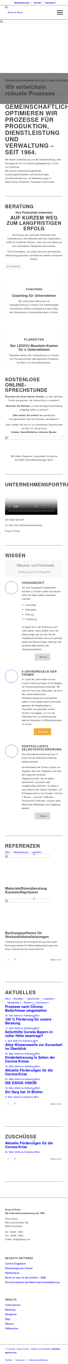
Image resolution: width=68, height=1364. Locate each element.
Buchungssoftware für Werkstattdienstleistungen (27, 934)
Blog (7, 1319)
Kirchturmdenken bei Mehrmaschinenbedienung (32, 1282)
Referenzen (11, 1328)
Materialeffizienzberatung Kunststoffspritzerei (26, 890)
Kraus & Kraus (23, 1348)
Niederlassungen (22, 2)
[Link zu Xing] (60, 1356)
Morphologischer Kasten (19, 1268)
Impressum (50, 2)
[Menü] (58, 12)
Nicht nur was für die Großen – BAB (25, 1277)
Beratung (10, 1309)
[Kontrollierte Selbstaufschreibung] (11, 751)
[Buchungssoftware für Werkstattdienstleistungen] (27, 901)
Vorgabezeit (33, 583)
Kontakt (37, 2)
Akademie (11, 1314)
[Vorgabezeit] (11, 587)
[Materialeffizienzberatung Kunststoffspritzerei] (27, 856)
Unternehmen (13, 1305)
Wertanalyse (12, 1273)
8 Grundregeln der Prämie (39, 673)
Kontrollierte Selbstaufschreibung (42, 747)
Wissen (9, 1323)
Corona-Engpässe (15, 1263)
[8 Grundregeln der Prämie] (11, 676)
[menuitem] (22, 3)
